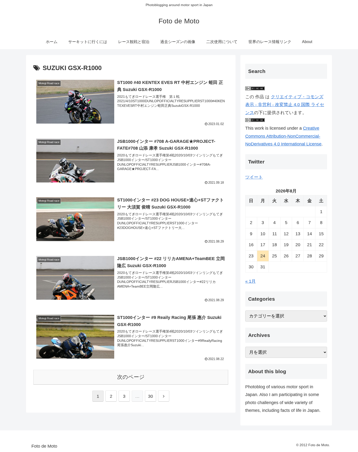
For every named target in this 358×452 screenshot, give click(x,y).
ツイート (254, 177)
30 (150, 396)
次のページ (131, 377)
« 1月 (250, 281)
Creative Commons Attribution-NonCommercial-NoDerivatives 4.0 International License (283, 136)
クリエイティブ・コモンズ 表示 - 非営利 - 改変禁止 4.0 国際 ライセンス (284, 104)
